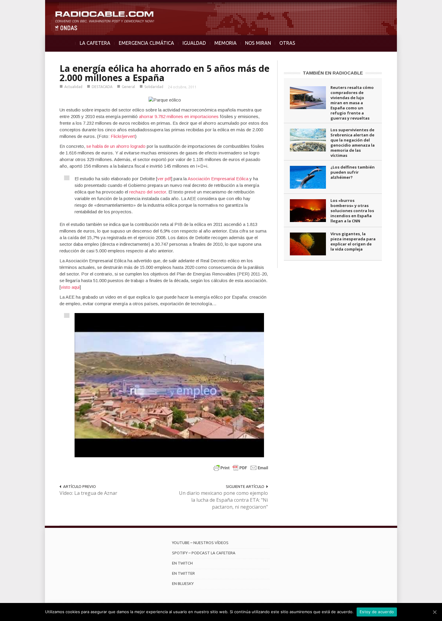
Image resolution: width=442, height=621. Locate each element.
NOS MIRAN (258, 43)
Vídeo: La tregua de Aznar (88, 493)
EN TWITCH (182, 563)
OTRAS (287, 43)
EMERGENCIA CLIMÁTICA (146, 43)
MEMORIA (225, 43)
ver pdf (164, 178)
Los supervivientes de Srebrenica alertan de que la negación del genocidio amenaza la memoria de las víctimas (352, 142)
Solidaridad (153, 87)
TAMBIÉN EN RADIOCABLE (333, 72)
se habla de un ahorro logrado (116, 146)
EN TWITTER (183, 573)
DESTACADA (102, 87)
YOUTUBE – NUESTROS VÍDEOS (200, 542)
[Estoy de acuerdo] (434, 612)
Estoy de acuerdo (377, 611)
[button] (422, 8)
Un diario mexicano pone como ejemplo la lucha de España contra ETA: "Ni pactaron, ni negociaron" (223, 500)
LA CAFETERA (95, 43)
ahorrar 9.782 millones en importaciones (179, 116)
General (128, 87)
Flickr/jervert (123, 136)
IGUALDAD (194, 43)
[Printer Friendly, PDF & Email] (241, 467)
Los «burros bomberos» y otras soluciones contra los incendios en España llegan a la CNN (352, 211)
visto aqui (70, 287)
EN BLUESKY (183, 583)
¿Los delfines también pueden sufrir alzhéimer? (352, 172)
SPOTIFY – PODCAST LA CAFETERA (203, 553)
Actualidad (73, 87)
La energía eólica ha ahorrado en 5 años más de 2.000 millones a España (164, 73)
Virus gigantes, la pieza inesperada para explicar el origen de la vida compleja (353, 241)
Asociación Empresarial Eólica (218, 178)
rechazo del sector (147, 191)
